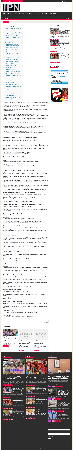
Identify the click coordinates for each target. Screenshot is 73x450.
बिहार (53, 39)
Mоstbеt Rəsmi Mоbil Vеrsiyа (12, 59)
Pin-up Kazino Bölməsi (10, 69)
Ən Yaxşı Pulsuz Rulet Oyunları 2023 (13, 35)
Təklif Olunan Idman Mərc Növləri (12, 78)
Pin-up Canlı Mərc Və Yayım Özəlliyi (13, 57)
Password (50, 432)
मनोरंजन (30, 13)
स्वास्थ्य (23, 13)
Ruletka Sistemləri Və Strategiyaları (13, 71)
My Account (42, 15)
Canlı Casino (8, 67)
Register (49, 440)
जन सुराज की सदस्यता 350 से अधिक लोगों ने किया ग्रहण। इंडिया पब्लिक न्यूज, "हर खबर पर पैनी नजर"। (38, 1)
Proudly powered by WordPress (29, 448)
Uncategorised (21, 350)
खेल (34, 13)
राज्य (7, 13)
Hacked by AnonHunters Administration (56, 15)
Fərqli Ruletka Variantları (11, 63)
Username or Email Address (53, 428)
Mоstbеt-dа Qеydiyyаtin (11, 65)
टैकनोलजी (38, 13)
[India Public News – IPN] (4, 13)
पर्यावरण (58, 386)
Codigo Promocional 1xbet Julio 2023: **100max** (41, 335)
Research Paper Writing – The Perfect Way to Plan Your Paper (20, 15)
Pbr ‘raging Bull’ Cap (8, 321)
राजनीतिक (15, 13)
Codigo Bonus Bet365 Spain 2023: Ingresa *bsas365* (26, 335)
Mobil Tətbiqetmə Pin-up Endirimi (12, 61)
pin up (12, 162)
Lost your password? (52, 442)
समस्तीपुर (58, 39)
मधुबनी (58, 398)
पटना (55, 386)
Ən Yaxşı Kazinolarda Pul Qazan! (12, 73)
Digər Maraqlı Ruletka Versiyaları (12, 47)
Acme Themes (48, 448)
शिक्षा (19, 13)
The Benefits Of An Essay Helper (49, 13)
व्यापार (27, 13)
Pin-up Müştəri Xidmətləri (11, 51)
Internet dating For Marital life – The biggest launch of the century (37, 322)
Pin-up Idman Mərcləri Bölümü (12, 49)
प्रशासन (56, 411)
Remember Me (52, 436)
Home (37, 15)
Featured (49, 386)
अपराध (11, 13)
